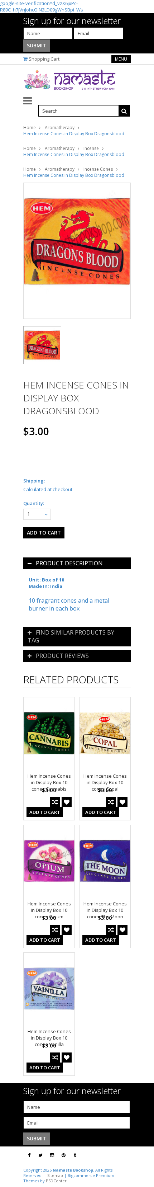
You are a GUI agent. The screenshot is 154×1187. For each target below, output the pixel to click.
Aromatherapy (59, 127)
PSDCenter (56, 1180)
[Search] (124, 111)
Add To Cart (44, 812)
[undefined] (77, 251)
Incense (91, 148)
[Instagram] (52, 1155)
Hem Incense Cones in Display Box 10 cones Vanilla (49, 1037)
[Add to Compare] (55, 802)
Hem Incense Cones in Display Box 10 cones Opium (49, 910)
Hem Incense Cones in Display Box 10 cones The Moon (105, 910)
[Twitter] (40, 1155)
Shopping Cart (44, 59)
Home (29, 127)
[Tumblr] (75, 1155)
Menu (121, 59)
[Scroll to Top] (143, 1155)
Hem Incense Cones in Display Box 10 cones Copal (105, 782)
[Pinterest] (64, 1155)
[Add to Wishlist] (67, 802)
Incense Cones (98, 169)
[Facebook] (29, 1155)
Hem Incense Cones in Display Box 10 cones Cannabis (49, 782)
